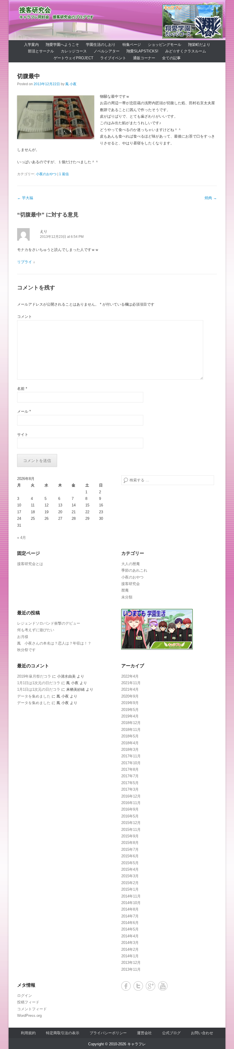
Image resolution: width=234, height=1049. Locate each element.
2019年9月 (130, 703)
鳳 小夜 (70, 84)
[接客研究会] (117, 20)
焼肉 (211, 198)
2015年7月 (130, 849)
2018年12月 (131, 723)
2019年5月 (130, 709)
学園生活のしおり (101, 44)
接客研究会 (35, 10)
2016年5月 (130, 816)
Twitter (138, 986)
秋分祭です (26, 650)
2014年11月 (131, 896)
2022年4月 (130, 676)
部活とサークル (41, 51)
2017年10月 (131, 763)
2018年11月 (131, 729)
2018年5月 (130, 736)
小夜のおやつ (46, 174)
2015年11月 (131, 829)
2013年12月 (131, 962)
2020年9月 (130, 696)
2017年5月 (130, 783)
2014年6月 (130, 923)
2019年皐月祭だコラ (34, 676)
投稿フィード (28, 1002)
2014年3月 (130, 942)
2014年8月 (130, 909)
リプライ (24, 262)
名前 (22, 389)
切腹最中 (28, 76)
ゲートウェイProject (73, 58)
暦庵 (125, 590)
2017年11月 (131, 756)
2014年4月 (130, 936)
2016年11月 (131, 803)
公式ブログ (171, 1033)
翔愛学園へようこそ (62, 44)
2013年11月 (131, 969)
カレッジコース (74, 51)
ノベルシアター (107, 51)
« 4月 (21, 537)
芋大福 (25, 198)
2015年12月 (131, 823)
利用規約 (28, 1033)
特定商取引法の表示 (62, 1033)
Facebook (126, 986)
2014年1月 (130, 956)
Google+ (150, 986)
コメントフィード (32, 1009)
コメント (24, 316)
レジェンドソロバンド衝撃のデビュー (48, 623)
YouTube (163, 986)
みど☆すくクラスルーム (185, 51)
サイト (22, 434)
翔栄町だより (199, 44)
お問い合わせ (202, 1033)
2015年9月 (130, 836)
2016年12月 (131, 796)
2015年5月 (130, 863)
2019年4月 (130, 716)
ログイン (24, 995)
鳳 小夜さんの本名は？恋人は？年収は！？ (54, 643)
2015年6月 (130, 856)
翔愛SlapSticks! (142, 51)
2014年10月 (131, 903)
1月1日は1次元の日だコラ (38, 683)
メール (24, 411)
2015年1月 (130, 889)
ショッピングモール (164, 44)
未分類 (126, 597)
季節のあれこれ (134, 570)
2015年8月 (130, 843)
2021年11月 (131, 683)
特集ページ (131, 44)
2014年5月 (130, 929)
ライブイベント (113, 58)
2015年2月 (130, 883)
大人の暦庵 (130, 564)
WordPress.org (29, 1015)
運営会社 (144, 1033)
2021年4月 (130, 689)
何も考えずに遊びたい (35, 630)
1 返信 (64, 174)
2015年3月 (130, 876)
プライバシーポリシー (108, 1033)
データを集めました (34, 696)
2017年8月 (130, 769)
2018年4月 (130, 743)
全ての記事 (171, 58)
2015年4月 (130, 869)
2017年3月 (130, 789)
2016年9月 (130, 809)
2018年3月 (130, 749)
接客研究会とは (30, 564)
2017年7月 (130, 776)
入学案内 (31, 44)
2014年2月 (130, 949)
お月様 (22, 637)
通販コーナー (144, 58)
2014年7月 (130, 916)
